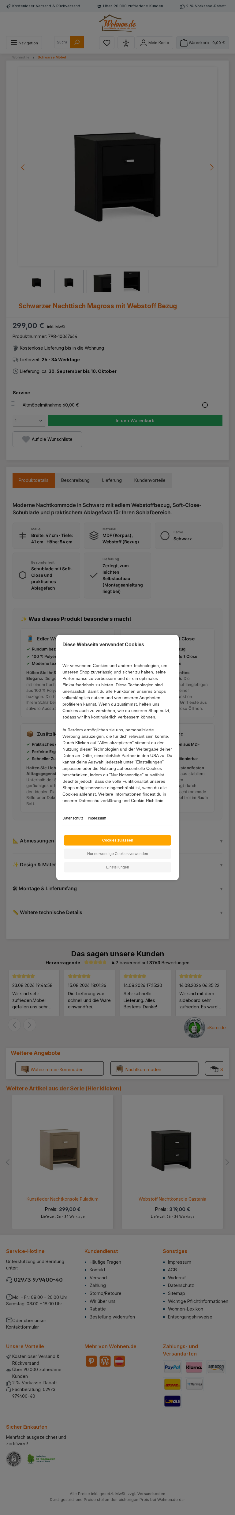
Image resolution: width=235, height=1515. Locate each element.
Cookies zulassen (117, 840)
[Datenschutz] (62, 807)
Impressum (97, 818)
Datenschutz (72, 818)
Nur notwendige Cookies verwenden (117, 854)
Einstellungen (117, 867)
